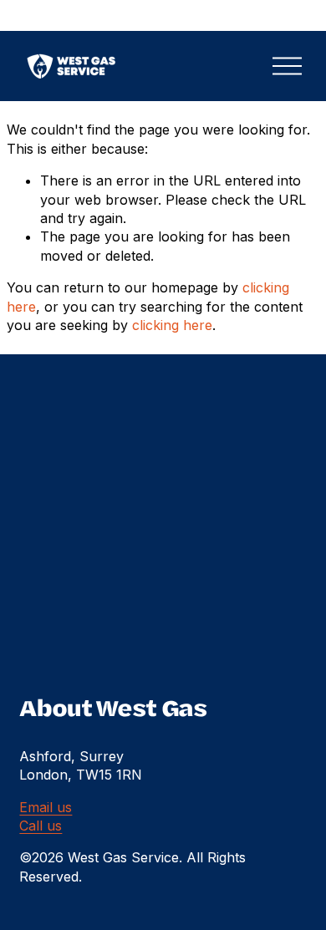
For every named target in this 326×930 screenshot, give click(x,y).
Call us (40, 825)
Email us (45, 807)
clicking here (172, 325)
